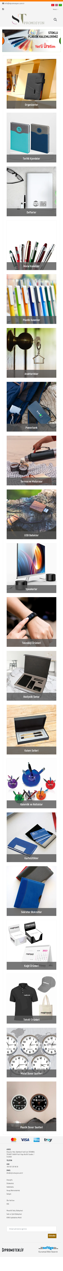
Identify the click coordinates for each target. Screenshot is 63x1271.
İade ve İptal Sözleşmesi (14, 1214)
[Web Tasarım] (48, 1248)
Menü (55, 9)
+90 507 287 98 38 (12, 1167)
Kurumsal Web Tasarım (48, 1251)
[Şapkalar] (31, 40)
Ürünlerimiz (10, 1183)
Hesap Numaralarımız (13, 1190)
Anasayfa (9, 1180)
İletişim (9, 1194)
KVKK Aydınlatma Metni (14, 1217)
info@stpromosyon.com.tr (14, 3)
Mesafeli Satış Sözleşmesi (15, 1210)
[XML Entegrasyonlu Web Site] (13, 1250)
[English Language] (56, 5)
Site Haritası (10, 1200)
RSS (8, 1204)
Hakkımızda (10, 1187)
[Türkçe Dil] (53, 5)
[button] (55, 20)
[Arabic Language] (60, 5)
